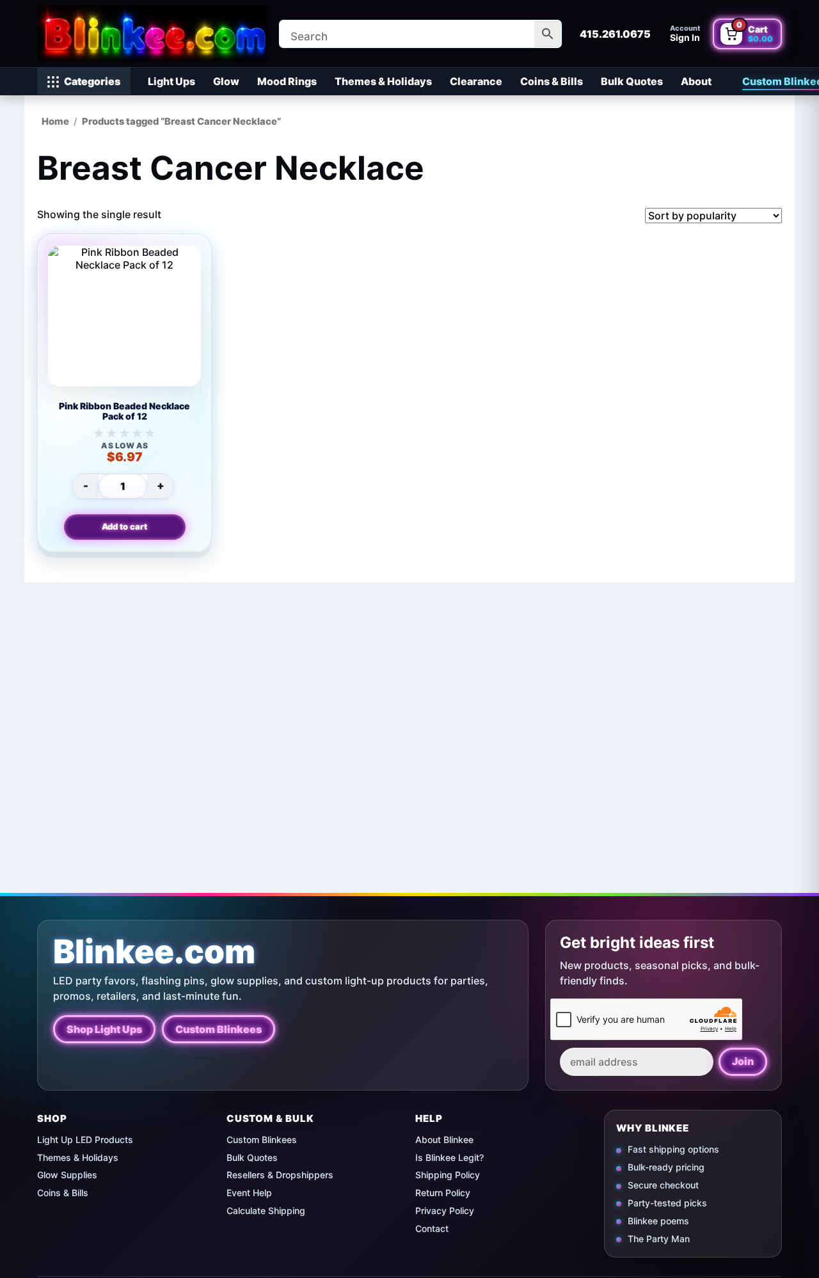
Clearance (476, 81)
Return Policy (442, 1192)
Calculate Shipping (266, 1210)
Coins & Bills (551, 81)
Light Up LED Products (85, 1139)
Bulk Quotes (632, 81)
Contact (432, 1228)
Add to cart (124, 526)
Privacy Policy (444, 1210)
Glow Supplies (67, 1174)
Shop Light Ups (104, 1029)
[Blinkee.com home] (152, 33)
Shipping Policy (447, 1174)
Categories (92, 81)
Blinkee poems (658, 1220)
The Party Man (659, 1238)
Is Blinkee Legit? (449, 1157)
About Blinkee (444, 1139)
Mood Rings (287, 81)
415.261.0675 (615, 34)
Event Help (249, 1192)
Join (743, 1061)
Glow (226, 81)
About (696, 81)
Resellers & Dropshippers (280, 1174)
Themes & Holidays (383, 81)
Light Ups (171, 81)
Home (55, 121)
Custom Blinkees (218, 1029)
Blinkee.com (154, 951)
